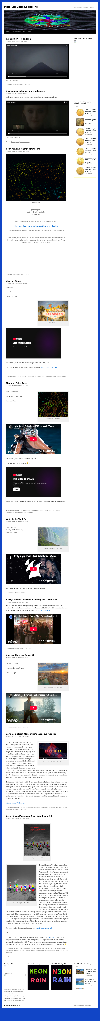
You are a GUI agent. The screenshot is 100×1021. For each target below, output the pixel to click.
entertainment (15, 510)
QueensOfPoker (10, 512)
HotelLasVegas (37, 376)
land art (52, 948)
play (50, 510)
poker (24, 510)
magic (64, 948)
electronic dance (35, 807)
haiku (43, 948)
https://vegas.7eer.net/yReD (49, 367)
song (13, 809)
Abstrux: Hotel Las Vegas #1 (20, 654)
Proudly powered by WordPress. (84, 1005)
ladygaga (42, 510)
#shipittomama (35, 510)
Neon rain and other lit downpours (23, 148)
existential (33, 948)
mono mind (52, 807)
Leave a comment (24, 84)
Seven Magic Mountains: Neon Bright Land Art (29, 815)
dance (29, 807)
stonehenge (48, 950)
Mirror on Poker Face (16, 383)
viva (47, 376)
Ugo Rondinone (60, 950)
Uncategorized (15, 84)
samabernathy (19, 512)
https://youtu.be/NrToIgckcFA (15, 803)
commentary (26, 948)
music (20, 510)
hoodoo (48, 948)
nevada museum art (19, 950)
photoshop (28, 950)
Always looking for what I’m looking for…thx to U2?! (32, 599)
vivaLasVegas (52, 376)
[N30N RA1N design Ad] (61, 989)
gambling (38, 948)
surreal (53, 950)
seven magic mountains (37, 950)
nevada (11, 950)
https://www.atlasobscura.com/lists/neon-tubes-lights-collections (36, 226)
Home (8, 32)
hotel (31, 376)
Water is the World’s (16, 519)
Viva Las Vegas (13, 281)
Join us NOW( (27, 32)
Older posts (10, 957)
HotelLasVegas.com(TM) (21, 6)
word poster (24, 41)
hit (48, 807)
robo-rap (61, 807)
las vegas (13, 376)
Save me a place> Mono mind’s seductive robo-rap (31, 733)
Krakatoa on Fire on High (18, 38)
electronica (44, 807)
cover (25, 376)
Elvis (28, 376)
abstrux (13, 727)
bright (21, 948)
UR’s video (51, 937)
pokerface (57, 510)
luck (61, 948)
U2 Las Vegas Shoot (44, 610)
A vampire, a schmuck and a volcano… (25, 90)
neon (7, 950)
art (22, 376)
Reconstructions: (16, 32)
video (43, 376)
